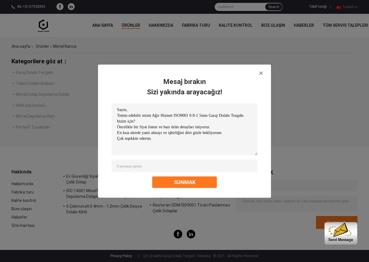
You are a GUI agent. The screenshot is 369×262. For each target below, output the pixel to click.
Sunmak (184, 182)
